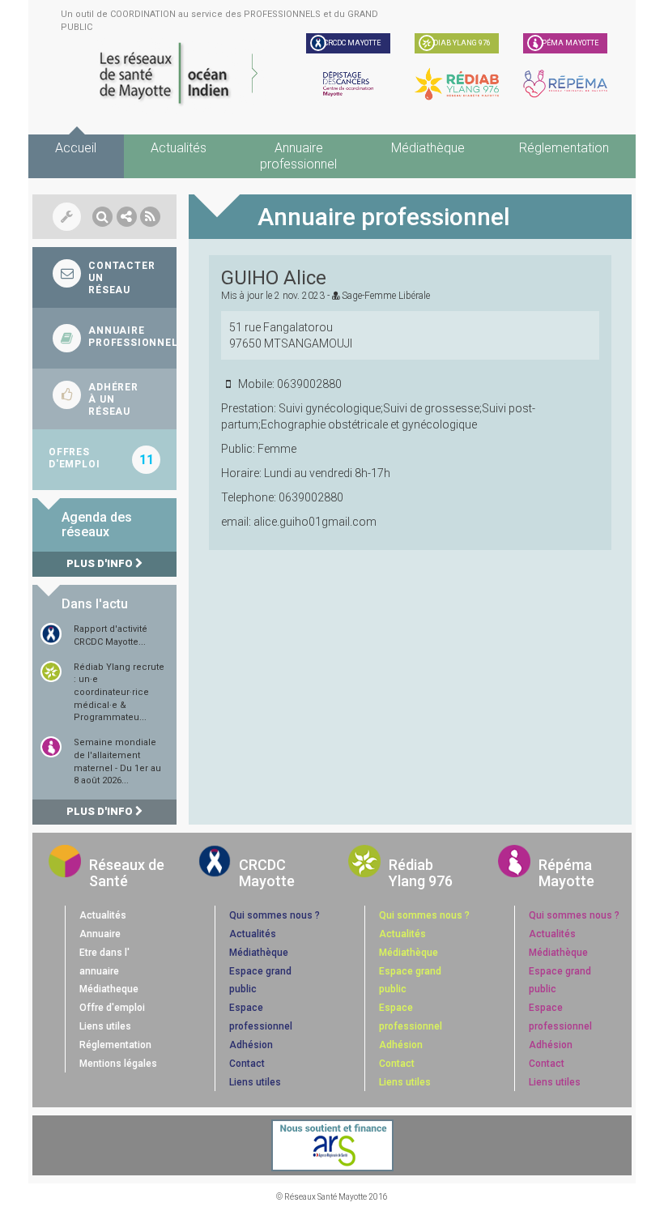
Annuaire (100, 934)
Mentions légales (118, 1063)
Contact (247, 1063)
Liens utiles (105, 1026)
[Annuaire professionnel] (104, 338)
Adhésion (251, 1045)
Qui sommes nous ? (274, 915)
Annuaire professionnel (298, 156)
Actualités (178, 148)
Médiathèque (428, 148)
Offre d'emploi (112, 1007)
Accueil (75, 148)
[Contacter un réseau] (104, 277)
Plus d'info (100, 563)
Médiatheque (108, 989)
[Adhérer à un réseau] (104, 399)
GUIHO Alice (273, 278)
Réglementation (564, 148)
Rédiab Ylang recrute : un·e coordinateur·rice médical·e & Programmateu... (119, 692)
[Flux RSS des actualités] (150, 217)
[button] (102, 217)
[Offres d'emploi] (104, 459)
